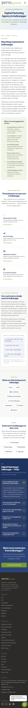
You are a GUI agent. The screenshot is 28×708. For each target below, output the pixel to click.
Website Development (7, 605)
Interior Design (5, 648)
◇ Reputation (8, 405)
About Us (3, 656)
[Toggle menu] (25, 2)
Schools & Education (6, 627)
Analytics (3, 616)
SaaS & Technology (6, 635)
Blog (2, 664)
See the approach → (8, 224)
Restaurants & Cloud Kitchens (8, 642)
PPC (2, 600)
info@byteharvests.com (7, 687)
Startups (3, 637)
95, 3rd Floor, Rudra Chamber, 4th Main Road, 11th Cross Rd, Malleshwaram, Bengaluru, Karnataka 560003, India (14, 682)
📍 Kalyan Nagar (7, 447)
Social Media (4, 602)
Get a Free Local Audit (14, 565)
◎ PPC (18, 387)
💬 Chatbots (19, 405)
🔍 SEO (10, 387)
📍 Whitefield (8, 451)
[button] (14, 482)
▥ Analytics (14, 410)
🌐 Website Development (14, 396)
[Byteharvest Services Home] (11, 3)
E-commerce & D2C (6, 632)
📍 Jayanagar (20, 451)
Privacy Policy (4, 672)
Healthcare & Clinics (6, 624)
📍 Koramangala (14, 442)
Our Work (3, 659)
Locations (8, 35)
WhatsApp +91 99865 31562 (8, 692)
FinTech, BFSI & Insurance (7, 640)
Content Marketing (6, 608)
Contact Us (4, 667)
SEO (2, 597)
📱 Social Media (14, 392)
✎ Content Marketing (14, 401)
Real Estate (4, 629)
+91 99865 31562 (5, 689)
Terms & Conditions (6, 669)
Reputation (4, 610)
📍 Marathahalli (20, 447)
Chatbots (3, 613)
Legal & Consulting (6, 645)
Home (2, 35)
